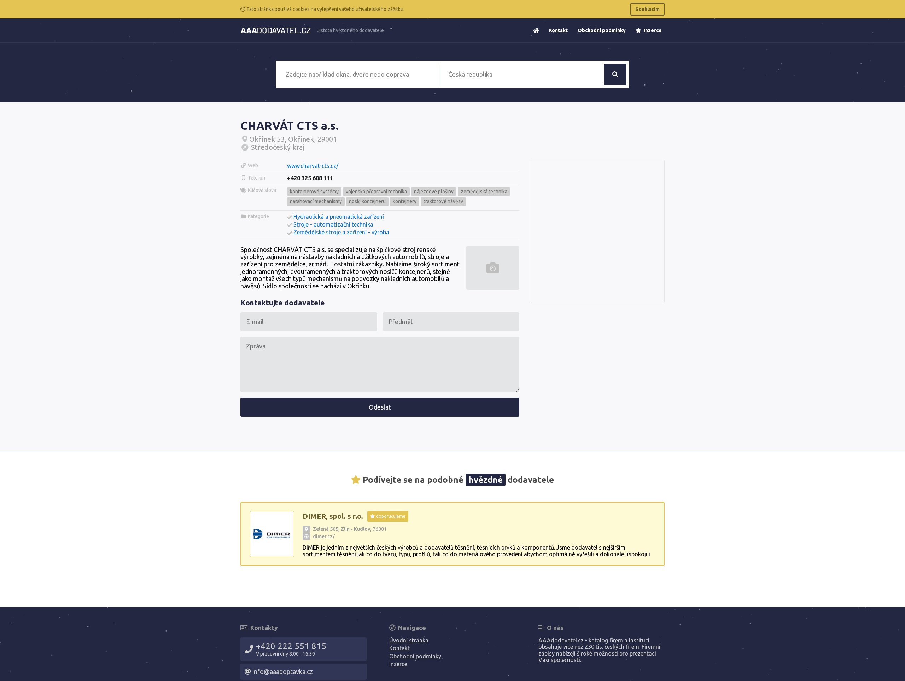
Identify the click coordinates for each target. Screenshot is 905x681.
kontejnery (404, 201)
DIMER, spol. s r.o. (333, 516)
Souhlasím (647, 9)
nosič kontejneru (367, 201)
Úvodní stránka (408, 640)
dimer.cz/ (324, 536)
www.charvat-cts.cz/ (312, 166)
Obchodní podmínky (602, 30)
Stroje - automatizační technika (333, 224)
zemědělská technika (484, 191)
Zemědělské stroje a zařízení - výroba (341, 232)
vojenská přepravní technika (376, 191)
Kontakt (558, 30)
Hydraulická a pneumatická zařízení (338, 216)
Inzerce (652, 30)
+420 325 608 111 (310, 178)
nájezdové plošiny (434, 191)
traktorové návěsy (443, 201)
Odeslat (380, 407)
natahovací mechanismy (316, 201)
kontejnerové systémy (314, 191)
